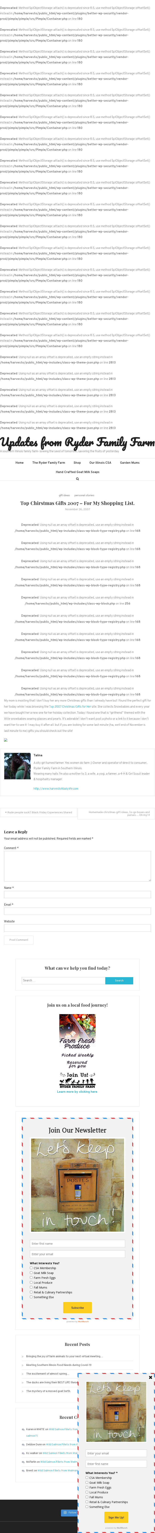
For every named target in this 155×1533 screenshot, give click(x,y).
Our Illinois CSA (100, 463)
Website (9, 922)
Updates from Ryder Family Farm (77, 441)
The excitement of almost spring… (47, 1374)
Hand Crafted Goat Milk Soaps (77, 472)
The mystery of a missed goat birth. (48, 1391)
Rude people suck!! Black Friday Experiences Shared (39, 812)
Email (8, 905)
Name (9, 888)
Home (20, 463)
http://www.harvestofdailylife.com (56, 789)
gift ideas (64, 495)
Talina (38, 756)
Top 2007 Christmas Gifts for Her (70, 707)
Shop (77, 463)
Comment (11, 848)
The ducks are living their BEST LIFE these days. (55, 1382)
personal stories (84, 495)
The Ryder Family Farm (48, 463)
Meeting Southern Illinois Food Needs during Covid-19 (58, 1365)
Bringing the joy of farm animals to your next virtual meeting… (64, 1356)
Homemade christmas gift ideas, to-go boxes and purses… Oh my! (119, 814)
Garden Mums (129, 463)
